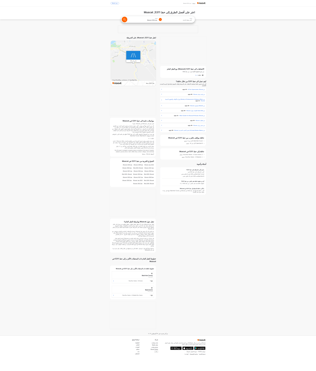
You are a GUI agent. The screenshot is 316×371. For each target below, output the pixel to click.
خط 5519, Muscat (138, 174)
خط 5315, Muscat (127, 164)
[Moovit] (201, 3)
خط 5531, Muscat (127, 177)
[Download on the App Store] (187, 348)
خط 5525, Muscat (127, 167)
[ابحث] (124, 19)
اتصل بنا (186, 354)
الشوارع (137, 347)
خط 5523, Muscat (149, 171)
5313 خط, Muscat (149, 164)
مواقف (137, 349)
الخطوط (137, 342)
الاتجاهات (137, 353)
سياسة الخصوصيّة (194, 354)
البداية (191, 18)
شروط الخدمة (202, 354)
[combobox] (177, 20)
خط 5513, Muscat (138, 183)
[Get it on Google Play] (199, 348)
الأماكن (137, 345)
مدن (138, 351)
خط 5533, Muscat (127, 180)
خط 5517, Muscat (138, 177)
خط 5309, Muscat (138, 164)
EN (156, 351)
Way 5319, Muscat (138, 167)
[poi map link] (133, 63)
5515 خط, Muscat (138, 180)
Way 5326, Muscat (149, 183)
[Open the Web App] (176, 348)
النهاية (156, 18)
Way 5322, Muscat (127, 174)
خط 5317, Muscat (149, 167)
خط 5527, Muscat (127, 171)
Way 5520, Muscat (149, 174)
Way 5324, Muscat (149, 180)
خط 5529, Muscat (149, 177)
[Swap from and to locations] (160, 19)
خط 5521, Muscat (138, 171)
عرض (185, 141)
